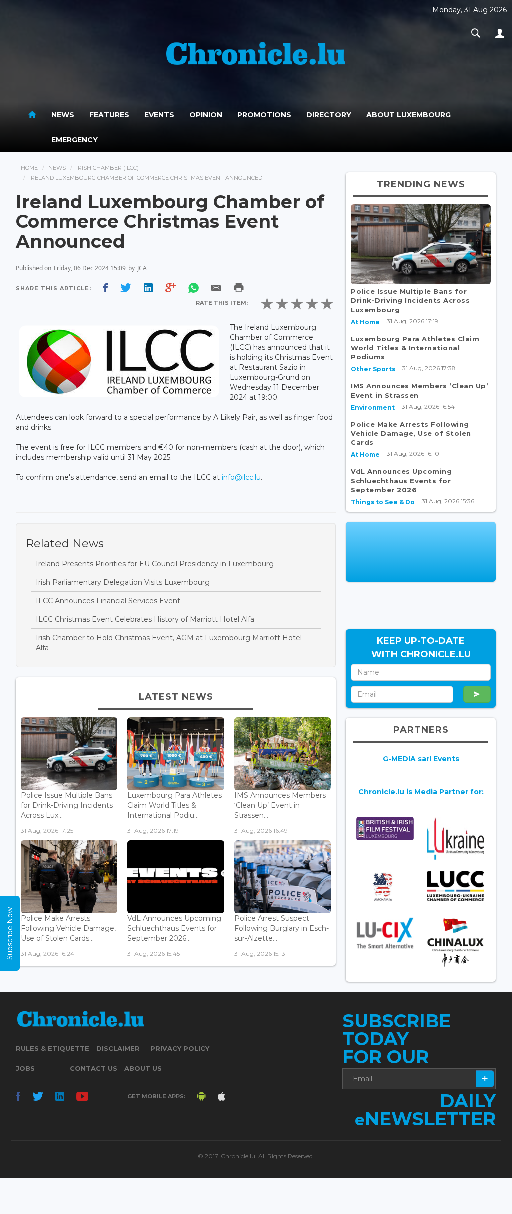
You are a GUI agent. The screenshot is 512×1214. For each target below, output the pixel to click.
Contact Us (94, 1068)
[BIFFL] (385, 828)
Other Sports (373, 369)
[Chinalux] (455, 943)
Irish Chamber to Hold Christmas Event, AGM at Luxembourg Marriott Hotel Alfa (169, 643)
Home (29, 168)
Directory (329, 115)
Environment (373, 408)
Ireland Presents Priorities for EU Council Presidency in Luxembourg (155, 564)
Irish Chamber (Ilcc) (107, 168)
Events (159, 115)
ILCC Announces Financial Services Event (108, 601)
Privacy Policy (180, 1048)
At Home (365, 322)
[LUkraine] (455, 838)
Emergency (75, 140)
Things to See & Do (383, 502)
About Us (143, 1068)
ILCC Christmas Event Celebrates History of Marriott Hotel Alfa (145, 619)
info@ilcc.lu (241, 477)
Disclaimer (118, 1048)
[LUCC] (455, 886)
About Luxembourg (408, 115)
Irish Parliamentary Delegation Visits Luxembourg (123, 582)
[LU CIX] (385, 934)
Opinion (206, 115)
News (63, 115)
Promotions (265, 115)
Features (110, 115)
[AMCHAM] (385, 887)
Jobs (25, 1068)
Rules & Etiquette (53, 1048)
